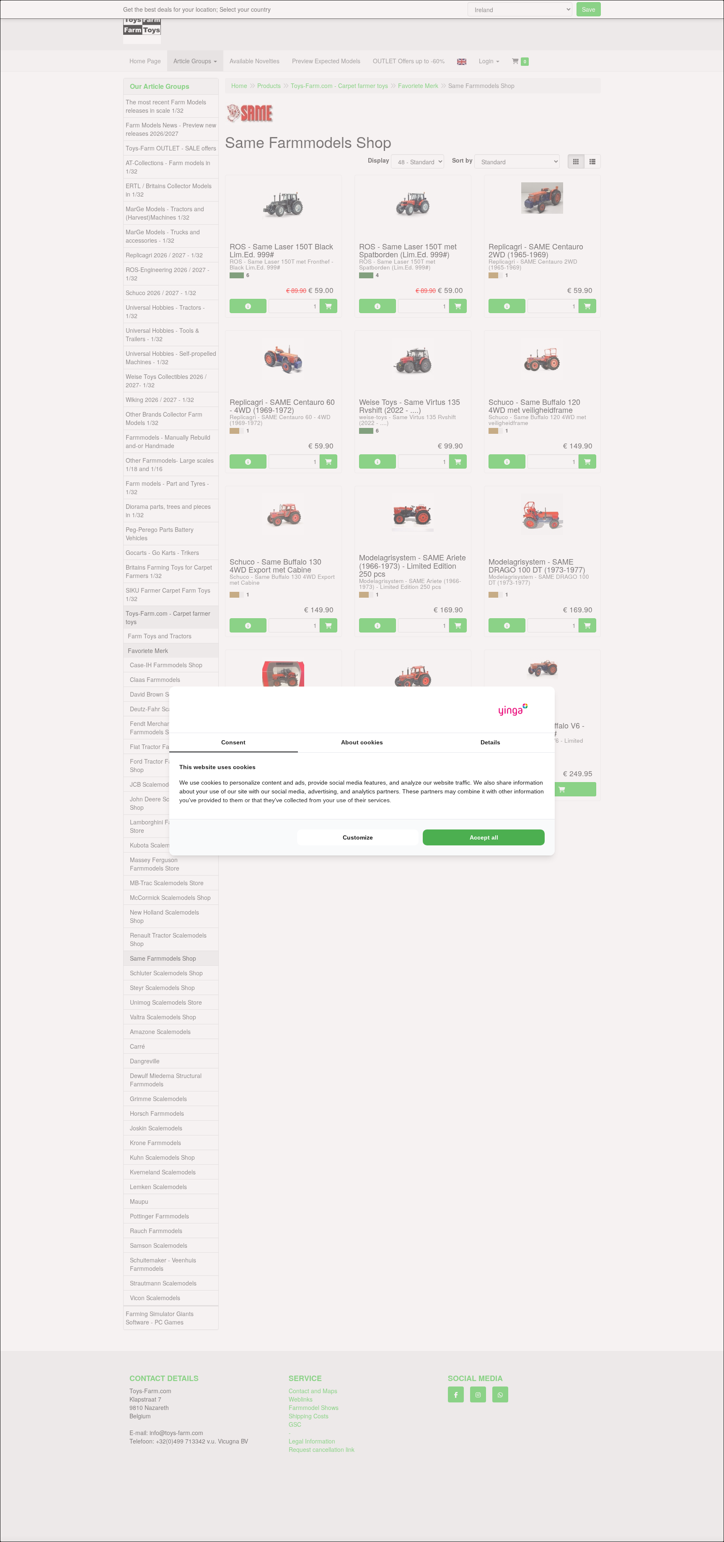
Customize (358, 837)
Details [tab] (490, 742)
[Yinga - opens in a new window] (513, 710)
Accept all (484, 837)
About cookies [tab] (362, 742)
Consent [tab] (233, 742)
